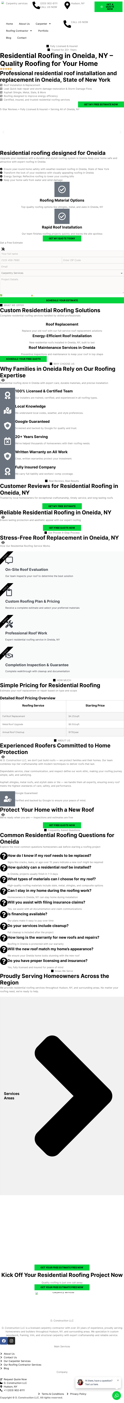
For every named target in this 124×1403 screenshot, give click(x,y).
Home (9, 23)
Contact (21, 37)
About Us (24, 23)
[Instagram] (11, 1341)
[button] (3, 132)
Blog (8, 37)
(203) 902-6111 (48, 3)
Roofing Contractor (17, 30)
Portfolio (43, 30)
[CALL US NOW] (67, 24)
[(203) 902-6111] (36, 5)
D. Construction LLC (62, 1320)
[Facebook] (4, 1341)
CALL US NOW (79, 22)
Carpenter (41, 23)
